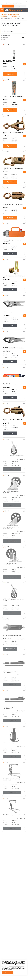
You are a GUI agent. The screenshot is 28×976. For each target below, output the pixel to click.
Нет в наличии (21, 459)
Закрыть (20, 6)
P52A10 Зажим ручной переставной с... (13, 312)
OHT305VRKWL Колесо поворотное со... (13, 455)
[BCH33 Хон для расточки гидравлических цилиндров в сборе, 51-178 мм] (14, 52)
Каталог (3, 14)
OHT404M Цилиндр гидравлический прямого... (12, 384)
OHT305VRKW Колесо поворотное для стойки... (13, 600)
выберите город (14, 10)
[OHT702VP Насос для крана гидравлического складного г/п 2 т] (14, 663)
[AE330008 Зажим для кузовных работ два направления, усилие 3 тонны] (14, 160)
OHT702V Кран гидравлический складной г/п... (11, 779)
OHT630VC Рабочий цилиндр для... (12, 635)
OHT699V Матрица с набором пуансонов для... (14, 276)
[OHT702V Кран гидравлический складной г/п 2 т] (14, 771)
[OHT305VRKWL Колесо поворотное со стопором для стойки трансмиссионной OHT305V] (14, 448)
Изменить (7, 6)
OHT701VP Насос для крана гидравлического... (10, 707)
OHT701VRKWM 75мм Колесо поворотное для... (10, 564)
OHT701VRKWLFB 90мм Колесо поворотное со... (11, 492)
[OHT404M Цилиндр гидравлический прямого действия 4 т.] (14, 376)
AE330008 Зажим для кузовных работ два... (13, 169)
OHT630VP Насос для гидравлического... (14, 743)
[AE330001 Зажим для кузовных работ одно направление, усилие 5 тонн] (14, 196)
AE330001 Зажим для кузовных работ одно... (13, 205)
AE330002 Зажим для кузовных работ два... (13, 420)
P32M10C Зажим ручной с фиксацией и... (13, 96)
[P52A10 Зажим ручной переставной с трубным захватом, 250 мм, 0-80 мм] (14, 304)
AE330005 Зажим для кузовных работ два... (13, 133)
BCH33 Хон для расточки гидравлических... (9, 61)
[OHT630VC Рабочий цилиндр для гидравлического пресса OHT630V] (14, 627)
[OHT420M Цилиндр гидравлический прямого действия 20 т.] (14, 232)
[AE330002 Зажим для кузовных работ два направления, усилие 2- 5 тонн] (14, 412)
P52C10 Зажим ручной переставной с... (13, 347)
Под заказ (10, 253)
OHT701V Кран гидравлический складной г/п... (14, 815)
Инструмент (15, 16)
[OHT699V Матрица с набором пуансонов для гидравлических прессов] (14, 268)
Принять (7, 972)
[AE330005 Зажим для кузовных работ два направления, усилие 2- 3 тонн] (14, 124)
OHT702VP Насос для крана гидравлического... (10, 672)
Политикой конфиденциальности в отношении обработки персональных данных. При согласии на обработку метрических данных (13, 967)
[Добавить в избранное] (24, 74)
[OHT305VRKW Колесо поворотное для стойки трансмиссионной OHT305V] (14, 591)
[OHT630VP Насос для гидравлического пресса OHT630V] (14, 735)
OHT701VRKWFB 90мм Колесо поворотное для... (11, 528)
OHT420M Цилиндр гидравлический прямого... (12, 240)
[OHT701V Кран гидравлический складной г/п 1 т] (14, 807)
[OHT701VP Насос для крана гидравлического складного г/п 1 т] (14, 699)
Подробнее (10, 74)
